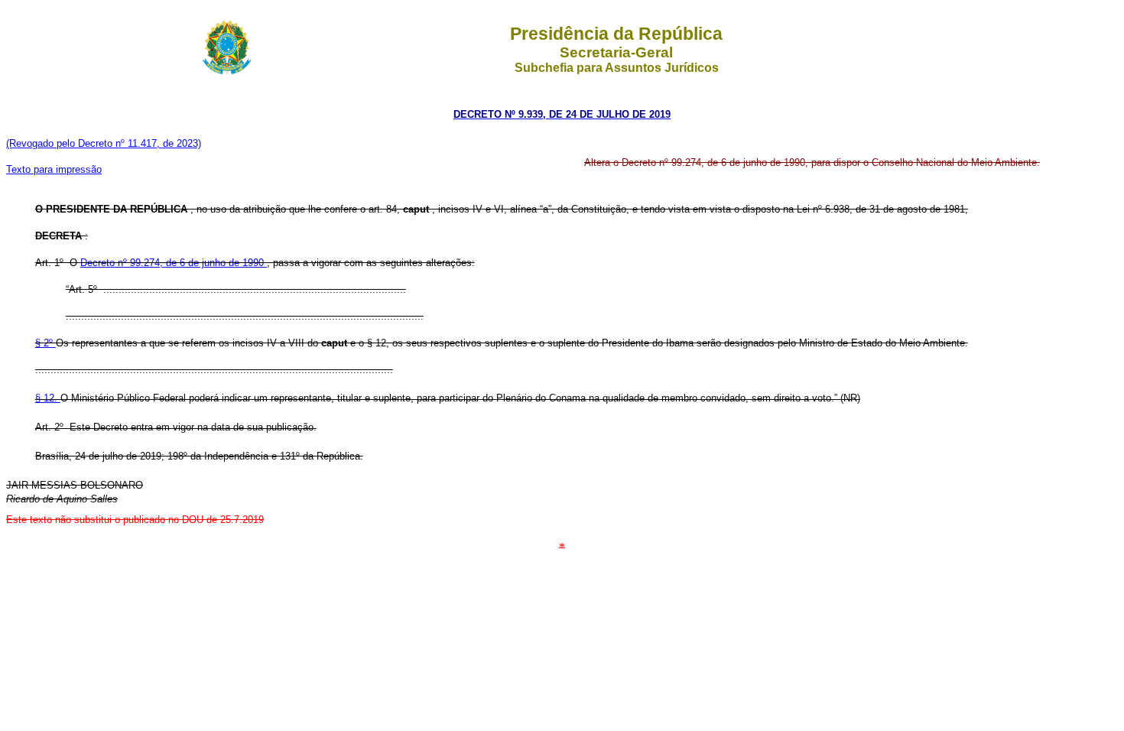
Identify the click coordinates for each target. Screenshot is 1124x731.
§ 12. (47, 398)
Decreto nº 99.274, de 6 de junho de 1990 (173, 262)
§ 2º (45, 343)
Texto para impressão (54, 169)
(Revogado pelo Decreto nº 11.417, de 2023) (103, 143)
